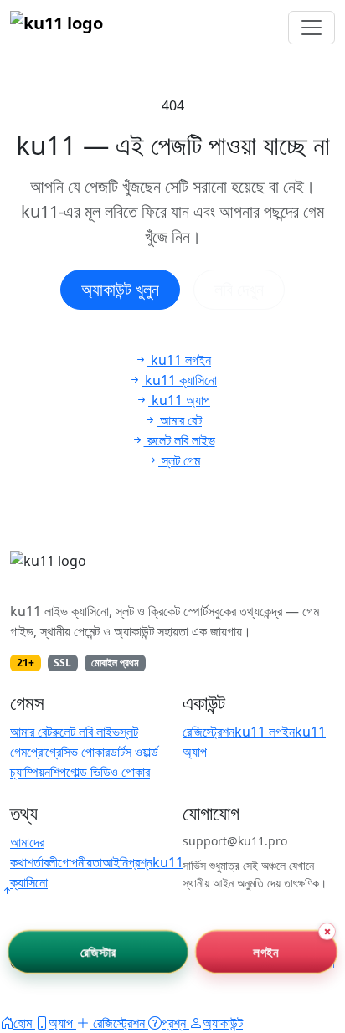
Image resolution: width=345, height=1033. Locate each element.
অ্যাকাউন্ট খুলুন (120, 289)
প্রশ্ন (140, 862)
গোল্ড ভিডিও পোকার (108, 772)
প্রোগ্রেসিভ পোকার (68, 752)
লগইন (266, 951)
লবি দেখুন (239, 289)
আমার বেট (31, 731)
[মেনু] (311, 27)
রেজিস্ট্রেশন (208, 731)
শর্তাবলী (42, 862)
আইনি (115, 862)
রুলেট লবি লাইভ (86, 731)
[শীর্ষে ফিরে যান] (6, 891)
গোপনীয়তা (80, 862)
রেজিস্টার (98, 951)
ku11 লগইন (264, 731)
